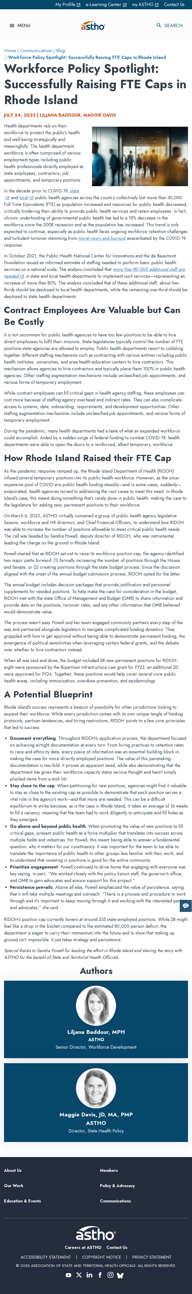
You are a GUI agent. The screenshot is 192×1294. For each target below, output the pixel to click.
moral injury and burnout (102, 238)
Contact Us (174, 4)
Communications (36, 50)
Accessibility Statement (46, 1257)
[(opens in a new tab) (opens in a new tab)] (68, 1275)
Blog (60, 50)
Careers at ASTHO (83, 1247)
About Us (13, 1170)
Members (109, 1170)
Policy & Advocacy (117, 1186)
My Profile (68, 4)
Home (10, 50)
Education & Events (22, 1201)
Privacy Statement (152, 1257)
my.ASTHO (145, 4)
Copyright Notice (101, 1257)
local (26, 197)
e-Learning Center (106, 4)
